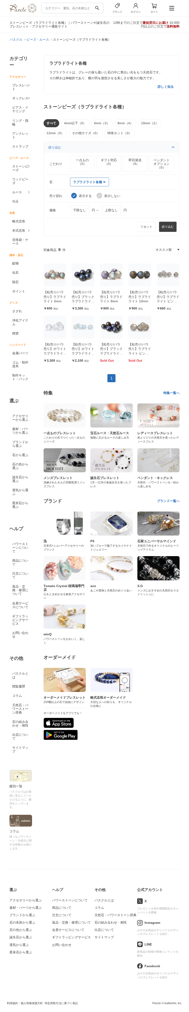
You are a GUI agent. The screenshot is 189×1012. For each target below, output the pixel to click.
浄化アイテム (20, 322)
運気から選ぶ (20, 492)
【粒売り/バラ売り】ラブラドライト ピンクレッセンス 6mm (168, 301)
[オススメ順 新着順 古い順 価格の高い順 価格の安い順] (168, 249)
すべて (51, 123)
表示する (85, 196)
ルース (17, 192)
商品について (20, 562)
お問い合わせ (20, 634)
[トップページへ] (23, 11)
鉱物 (15, 263)
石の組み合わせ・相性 (20, 723)
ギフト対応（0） (109, 162)
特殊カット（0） (119, 133)
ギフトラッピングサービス (20, 619)
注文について (20, 575)
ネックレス (20, 98)
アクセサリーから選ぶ (20, 417)
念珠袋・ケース (20, 241)
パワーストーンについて (20, 547)
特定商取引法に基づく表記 (61, 1003)
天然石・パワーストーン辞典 (20, 708)
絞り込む (54, 147)
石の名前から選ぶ (22, 922)
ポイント (18, 291)
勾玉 (15, 201)
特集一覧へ (171, 393)
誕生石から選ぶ (20, 479)
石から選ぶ (20, 455)
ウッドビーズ (20, 181)
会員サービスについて (20, 605)
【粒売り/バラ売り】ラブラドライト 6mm (55, 296)
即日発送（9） (135, 162)
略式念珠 (18, 221)
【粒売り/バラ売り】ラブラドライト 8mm (111, 296)
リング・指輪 (20, 122)
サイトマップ (20, 749)
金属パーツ (20, 353)
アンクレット (20, 135)
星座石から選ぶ (20, 505)
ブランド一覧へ (168, 501)
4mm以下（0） (75, 123)
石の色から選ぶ (20, 466)
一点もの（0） (82, 162)
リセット (146, 226)
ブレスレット (20, 87)
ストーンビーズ (20, 168)
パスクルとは (20, 675)
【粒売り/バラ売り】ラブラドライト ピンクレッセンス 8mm (139, 353)
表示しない (112, 196)
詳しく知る (166, 86)
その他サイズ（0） (86, 133)
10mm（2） (150, 123)
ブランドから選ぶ (20, 444)
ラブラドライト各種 (87, 182)
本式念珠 (18, 230)
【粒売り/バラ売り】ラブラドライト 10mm (139, 296)
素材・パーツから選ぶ (20, 430)
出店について (20, 736)
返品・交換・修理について (20, 590)
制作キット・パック (20, 377)
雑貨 (15, 333)
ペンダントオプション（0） (162, 163)
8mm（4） (125, 123)
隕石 (15, 282)
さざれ (17, 311)
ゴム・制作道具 (20, 364)
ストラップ (20, 146)
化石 (15, 272)
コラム (17, 695)
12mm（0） (55, 133)
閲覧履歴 (18, 686)
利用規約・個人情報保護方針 (25, 1003)
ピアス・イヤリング (20, 109)
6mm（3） (102, 123)
